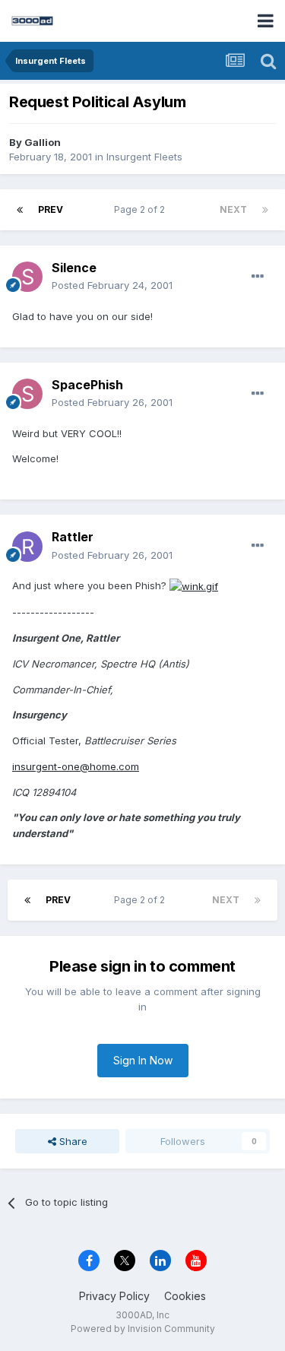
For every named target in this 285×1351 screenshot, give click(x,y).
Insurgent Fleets (144, 157)
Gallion (42, 142)
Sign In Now (143, 1060)
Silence (74, 267)
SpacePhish (87, 384)
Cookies (185, 1295)
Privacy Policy (114, 1295)
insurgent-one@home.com (75, 766)
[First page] (19, 209)
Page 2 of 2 (141, 209)
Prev (50, 209)
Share (71, 1141)
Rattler (72, 536)
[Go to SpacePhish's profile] (27, 394)
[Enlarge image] (193, 585)
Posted (112, 285)
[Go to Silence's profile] (27, 277)
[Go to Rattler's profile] (27, 546)
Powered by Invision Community (143, 1328)
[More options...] (257, 277)
